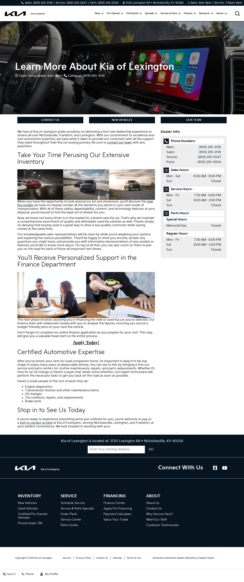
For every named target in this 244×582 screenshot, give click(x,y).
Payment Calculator (117, 514)
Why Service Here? (159, 514)
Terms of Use (134, 558)
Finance (188, 13)
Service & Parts (169, 13)
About (220, 13)
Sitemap (117, 558)
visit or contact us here (36, 423)
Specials (149, 13)
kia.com (67, 558)
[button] (237, 13)
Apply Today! (86, 342)
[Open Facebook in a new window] (215, 468)
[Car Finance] (120, 295)
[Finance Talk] (51, 295)
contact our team (119, 142)
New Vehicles (122, 120)
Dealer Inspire (206, 558)
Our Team (193, 120)
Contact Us (50, 120)
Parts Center (69, 525)
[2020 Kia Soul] (132, 184)
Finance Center (114, 503)
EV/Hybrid (132, 13)
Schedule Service (73, 503)
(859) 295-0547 (77, 2)
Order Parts (69, 514)
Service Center (71, 519)
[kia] (15, 13)
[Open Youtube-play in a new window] (224, 468)
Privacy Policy (83, 558)
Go (151, 449)
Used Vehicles (28, 508)
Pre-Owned (113, 13)
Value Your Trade (116, 519)
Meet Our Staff (156, 519)
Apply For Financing (118, 508)
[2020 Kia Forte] (40, 184)
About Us (152, 503)
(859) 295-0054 (108, 2)
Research (204, 13)
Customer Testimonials (162, 525)
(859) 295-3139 (43, 2)
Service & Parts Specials (77, 508)
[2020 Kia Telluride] (86, 184)
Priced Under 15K (30, 523)
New (97, 13)
